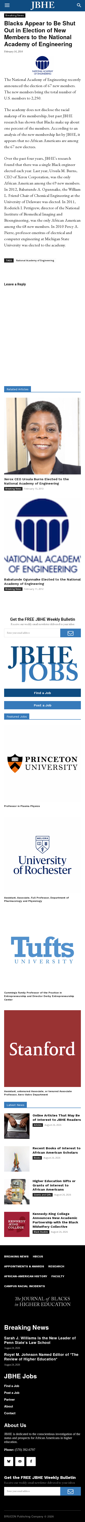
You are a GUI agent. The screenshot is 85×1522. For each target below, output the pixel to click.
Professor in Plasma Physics (22, 806)
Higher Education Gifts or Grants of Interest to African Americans (54, 1185)
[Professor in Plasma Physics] (42, 763)
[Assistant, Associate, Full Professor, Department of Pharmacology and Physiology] (42, 855)
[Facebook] (30, 1461)
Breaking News (14, 15)
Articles (38, 1124)
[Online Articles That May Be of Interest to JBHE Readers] (17, 1126)
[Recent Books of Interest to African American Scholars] (17, 1159)
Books (37, 1157)
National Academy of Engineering (35, 260)
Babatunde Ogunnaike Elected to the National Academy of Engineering (42, 581)
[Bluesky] (8, 1461)
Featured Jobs (17, 716)
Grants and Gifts (42, 1194)
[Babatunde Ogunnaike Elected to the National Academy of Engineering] (42, 536)
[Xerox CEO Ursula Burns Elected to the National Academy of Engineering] (42, 436)
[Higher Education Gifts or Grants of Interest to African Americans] (17, 1191)
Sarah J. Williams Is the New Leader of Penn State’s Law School (40, 1340)
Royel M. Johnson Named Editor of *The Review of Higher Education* (41, 1357)
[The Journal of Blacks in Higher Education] (42, 6)
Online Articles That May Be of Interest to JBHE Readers (57, 1117)
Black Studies (41, 1231)
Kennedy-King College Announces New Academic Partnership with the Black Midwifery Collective (55, 1220)
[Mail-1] (19, 1461)
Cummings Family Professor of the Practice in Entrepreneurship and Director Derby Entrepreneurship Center (39, 996)
